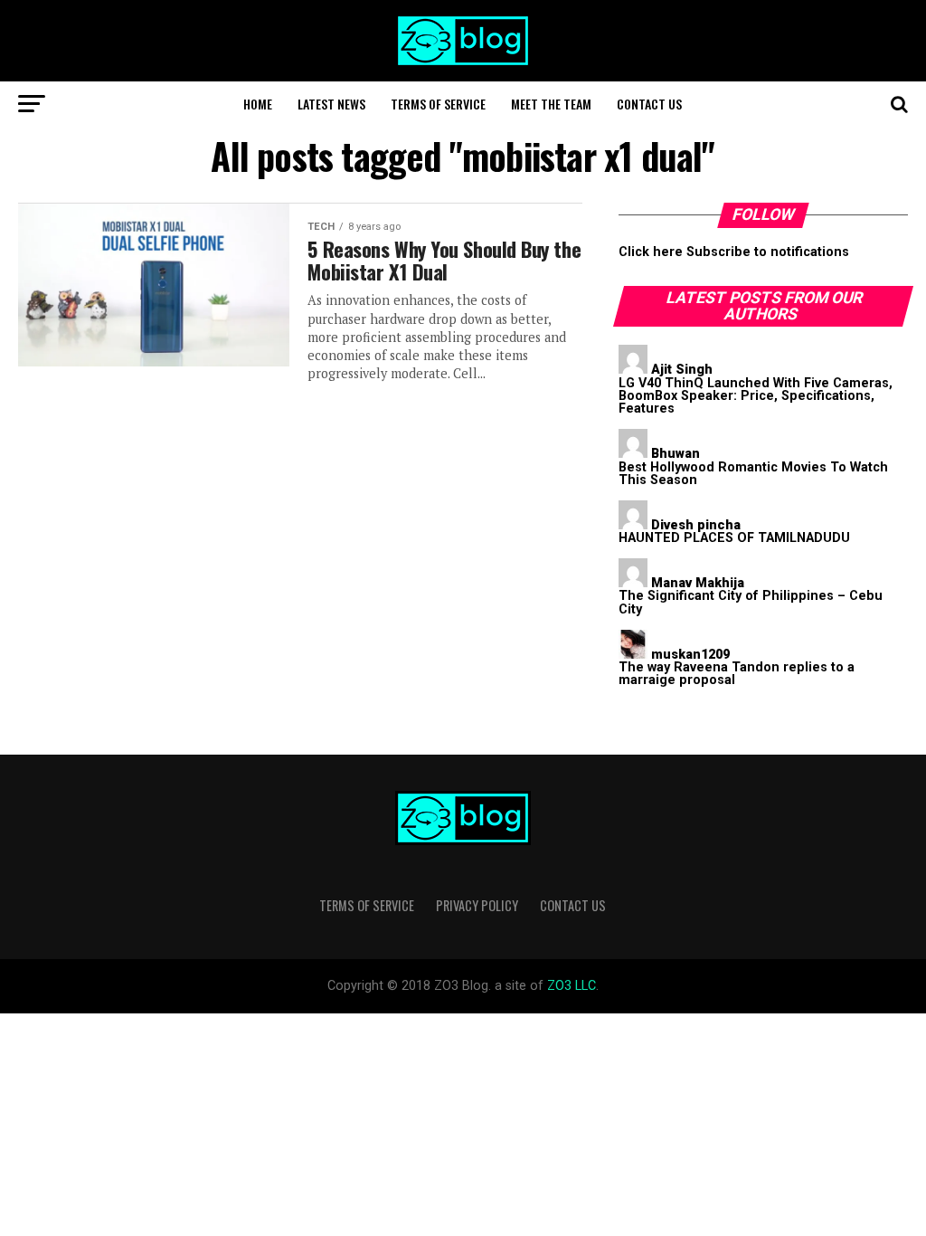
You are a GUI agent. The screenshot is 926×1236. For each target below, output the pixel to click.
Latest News (331, 103)
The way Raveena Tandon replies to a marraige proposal (737, 674)
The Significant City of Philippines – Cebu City (751, 602)
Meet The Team (551, 103)
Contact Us (649, 103)
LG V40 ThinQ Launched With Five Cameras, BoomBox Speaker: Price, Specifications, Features (756, 396)
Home (257, 103)
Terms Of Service (438, 103)
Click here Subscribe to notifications (734, 252)
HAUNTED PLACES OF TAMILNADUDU (734, 538)
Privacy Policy (477, 905)
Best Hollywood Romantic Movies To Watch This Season (753, 474)
